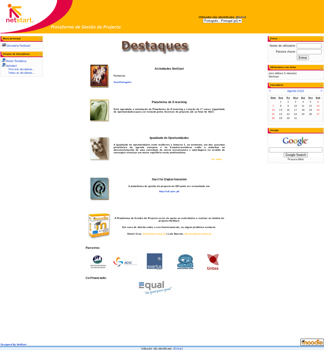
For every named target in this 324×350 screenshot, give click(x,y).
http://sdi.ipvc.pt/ (169, 191)
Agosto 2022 (295, 91)
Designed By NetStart (13, 344)
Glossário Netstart (18, 45)
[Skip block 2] (5, 55)
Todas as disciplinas (20, 72)
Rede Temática (16, 61)
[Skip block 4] (272, 68)
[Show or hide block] (40, 39)
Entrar (241, 17)
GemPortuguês (123, 82)
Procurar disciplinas (20, 69)
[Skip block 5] (272, 86)
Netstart (11, 66)
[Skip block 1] (5, 40)
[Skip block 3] (272, 40)
